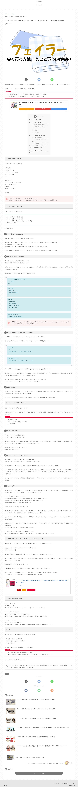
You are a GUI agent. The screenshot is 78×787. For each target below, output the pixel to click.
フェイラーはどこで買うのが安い (37, 135)
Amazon (24, 589)
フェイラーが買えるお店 (35, 119)
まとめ (31, 152)
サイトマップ (71, 783)
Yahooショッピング (31, 589)
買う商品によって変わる (37, 137)
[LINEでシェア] (52, 79)
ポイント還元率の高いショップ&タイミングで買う (39, 130)
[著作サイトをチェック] (26, 690)
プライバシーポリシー (57, 783)
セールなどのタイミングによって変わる (39, 140)
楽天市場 (18, 589)
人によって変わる (35, 143)
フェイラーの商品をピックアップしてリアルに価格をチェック (38, 146)
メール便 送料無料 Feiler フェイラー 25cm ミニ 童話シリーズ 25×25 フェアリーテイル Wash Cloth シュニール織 (42, 103)
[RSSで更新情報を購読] (52, 690)
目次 (38, 116)
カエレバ (21, 585)
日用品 (7, 673)
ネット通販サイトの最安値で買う (38, 124)
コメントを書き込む (39, 773)
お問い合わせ (65, 783)
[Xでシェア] (26, 79)
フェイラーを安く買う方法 (36, 122)
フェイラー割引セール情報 (36, 150)
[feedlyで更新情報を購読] (39, 690)
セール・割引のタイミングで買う (38, 126)
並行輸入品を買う (35, 132)
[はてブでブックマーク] (39, 79)
